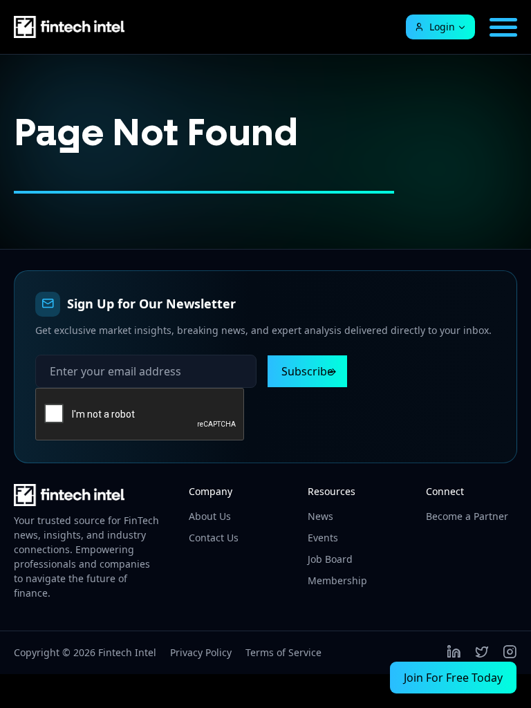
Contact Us (214, 537)
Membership (337, 580)
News (320, 516)
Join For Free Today (453, 677)
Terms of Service (283, 652)
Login (442, 26)
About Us (210, 516)
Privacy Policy (201, 652)
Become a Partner (467, 516)
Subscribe (307, 371)
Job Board (330, 559)
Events (323, 537)
